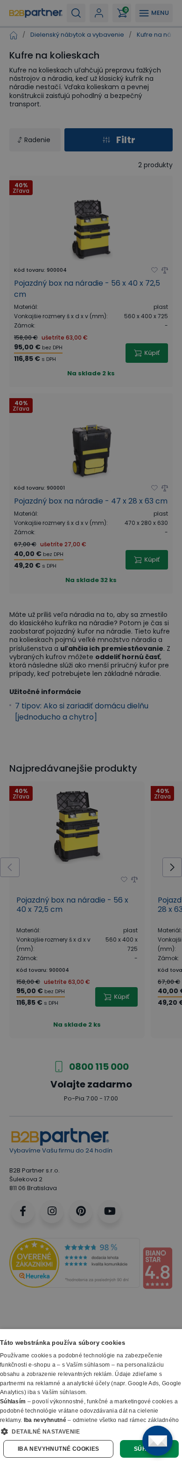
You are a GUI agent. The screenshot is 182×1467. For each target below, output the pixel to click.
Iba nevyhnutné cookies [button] (58, 1449)
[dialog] (91, 1398)
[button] (91, 1431)
